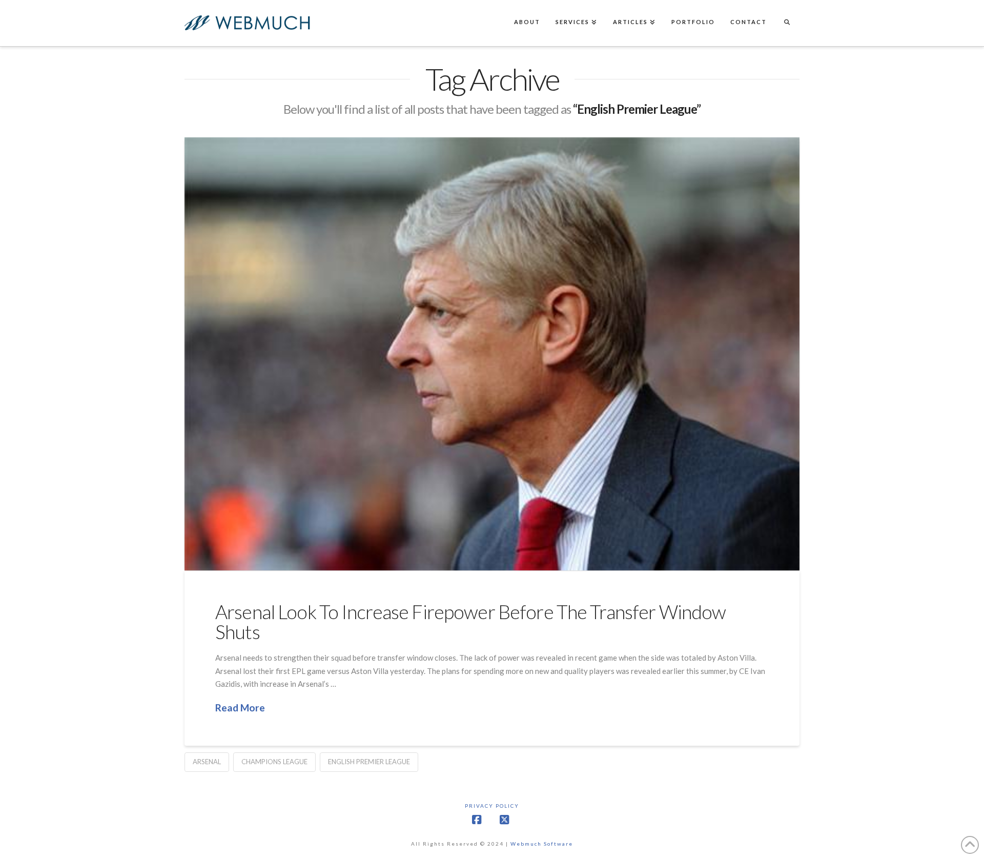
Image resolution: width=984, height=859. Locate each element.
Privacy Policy (492, 806)
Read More (240, 707)
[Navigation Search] (786, 23)
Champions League (274, 762)
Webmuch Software (541, 844)
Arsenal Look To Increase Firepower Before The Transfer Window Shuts (470, 621)
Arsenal (207, 762)
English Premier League (369, 762)
